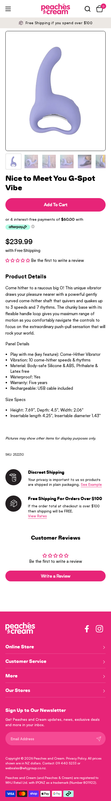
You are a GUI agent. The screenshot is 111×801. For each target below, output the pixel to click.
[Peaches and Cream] (48, 8)
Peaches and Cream (49, 758)
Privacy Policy (76, 758)
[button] (87, 8)
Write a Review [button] (55, 576)
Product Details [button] (26, 276)
